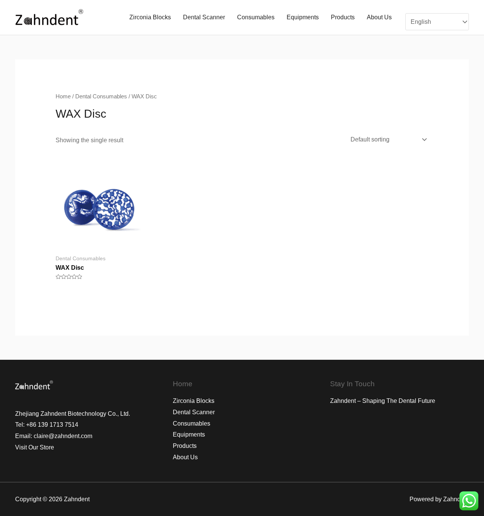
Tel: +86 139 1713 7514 (46, 424)
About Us (379, 17)
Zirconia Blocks (150, 17)
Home (63, 96)
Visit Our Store (34, 447)
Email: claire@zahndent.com (53, 436)
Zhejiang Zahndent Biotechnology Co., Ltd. (72, 413)
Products (343, 17)
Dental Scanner (204, 17)
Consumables (256, 17)
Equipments (303, 17)
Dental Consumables (101, 96)
